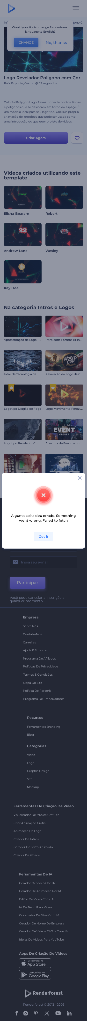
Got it (43, 536)
